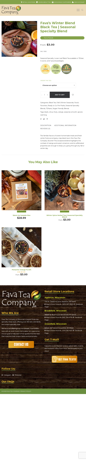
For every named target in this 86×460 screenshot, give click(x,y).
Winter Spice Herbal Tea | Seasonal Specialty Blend (64, 216)
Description (45, 125)
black (46, 112)
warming (43, 115)
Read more (21, 194)
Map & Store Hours (52, 304)
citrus (51, 112)
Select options (64, 194)
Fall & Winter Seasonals (65, 103)
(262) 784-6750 (67, 317)
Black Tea (52, 103)
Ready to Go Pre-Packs (56, 106)
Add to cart (59, 95)
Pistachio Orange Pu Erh (21, 270)
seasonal (67, 112)
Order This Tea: (45, 80)
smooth (74, 112)
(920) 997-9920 (67, 304)
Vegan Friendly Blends (61, 108)
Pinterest (17, 375)
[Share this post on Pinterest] (47, 119)
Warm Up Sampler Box (21, 215)
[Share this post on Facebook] (40, 119)
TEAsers (49, 108)
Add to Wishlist (73, 95)
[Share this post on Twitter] (44, 119)
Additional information (65, 125)
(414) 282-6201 (67, 331)
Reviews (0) (45, 129)
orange (60, 112)
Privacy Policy (25, 391)
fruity (55, 112)
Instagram (7, 375)
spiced (80, 112)
